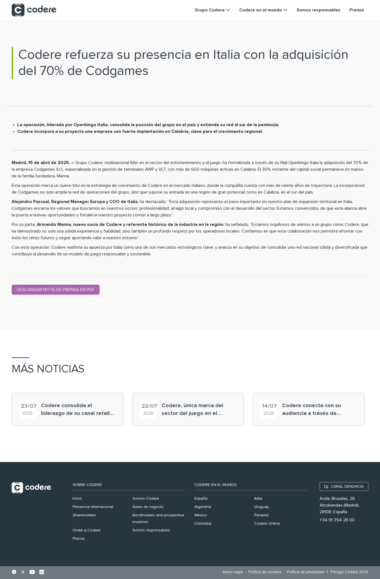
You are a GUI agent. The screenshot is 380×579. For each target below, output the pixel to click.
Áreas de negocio (148, 507)
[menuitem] (234, 572)
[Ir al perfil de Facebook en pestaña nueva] (14, 572)
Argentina (202, 507)
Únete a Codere (86, 530)
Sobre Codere (87, 485)
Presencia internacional (93, 507)
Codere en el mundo (215, 485)
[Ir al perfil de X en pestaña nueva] (23, 572)
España (201, 498)
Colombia (202, 524)
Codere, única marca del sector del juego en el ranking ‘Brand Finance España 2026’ (192, 410)
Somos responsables (151, 530)
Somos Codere (145, 498)
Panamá (261, 515)
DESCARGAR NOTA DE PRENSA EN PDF (56, 289)
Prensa (79, 539)
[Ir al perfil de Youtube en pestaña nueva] (32, 572)
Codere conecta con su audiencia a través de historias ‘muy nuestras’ (312, 410)
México (200, 515)
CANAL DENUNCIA (347, 486)
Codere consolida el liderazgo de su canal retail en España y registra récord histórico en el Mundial (75, 410)
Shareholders (84, 515)
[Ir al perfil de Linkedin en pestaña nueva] (41, 572)
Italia (258, 498)
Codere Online (267, 524)
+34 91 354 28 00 (337, 520)
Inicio (77, 498)
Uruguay (261, 507)
